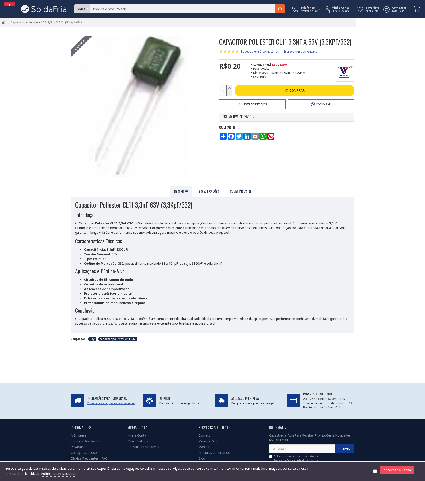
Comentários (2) (240, 191)
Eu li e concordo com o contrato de (296, 458)
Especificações (209, 191)
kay (92, 339)
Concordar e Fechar (397, 470)
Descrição (181, 191)
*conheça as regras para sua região (111, 403)
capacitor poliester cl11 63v (117, 339)
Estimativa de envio (237, 117)
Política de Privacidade (58, 473)
